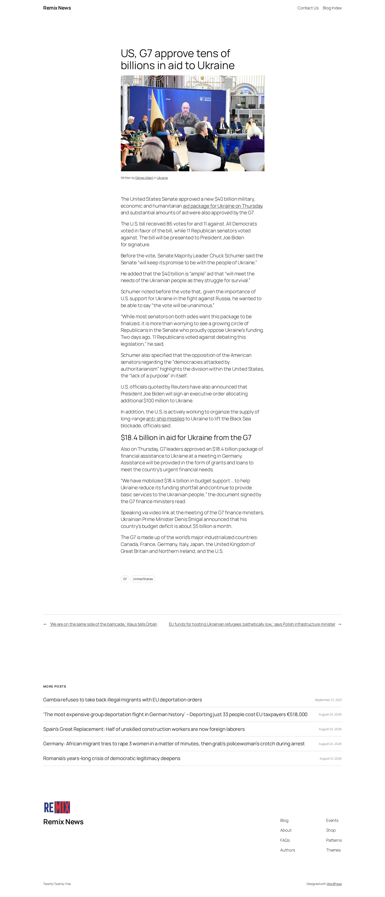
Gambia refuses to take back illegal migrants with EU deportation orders (122, 700)
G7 (125, 579)
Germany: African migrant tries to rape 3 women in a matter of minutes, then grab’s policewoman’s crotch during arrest (174, 743)
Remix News (57, 7)
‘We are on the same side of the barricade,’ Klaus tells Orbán (103, 624)
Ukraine (162, 178)
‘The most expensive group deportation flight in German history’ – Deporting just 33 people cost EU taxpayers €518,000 (175, 714)
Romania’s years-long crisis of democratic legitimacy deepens (111, 758)
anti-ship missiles (165, 418)
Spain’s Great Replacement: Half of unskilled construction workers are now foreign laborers (144, 729)
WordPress (334, 884)
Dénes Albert (144, 178)
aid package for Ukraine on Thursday (222, 206)
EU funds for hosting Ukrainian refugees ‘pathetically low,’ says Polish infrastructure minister (252, 624)
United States (143, 579)
